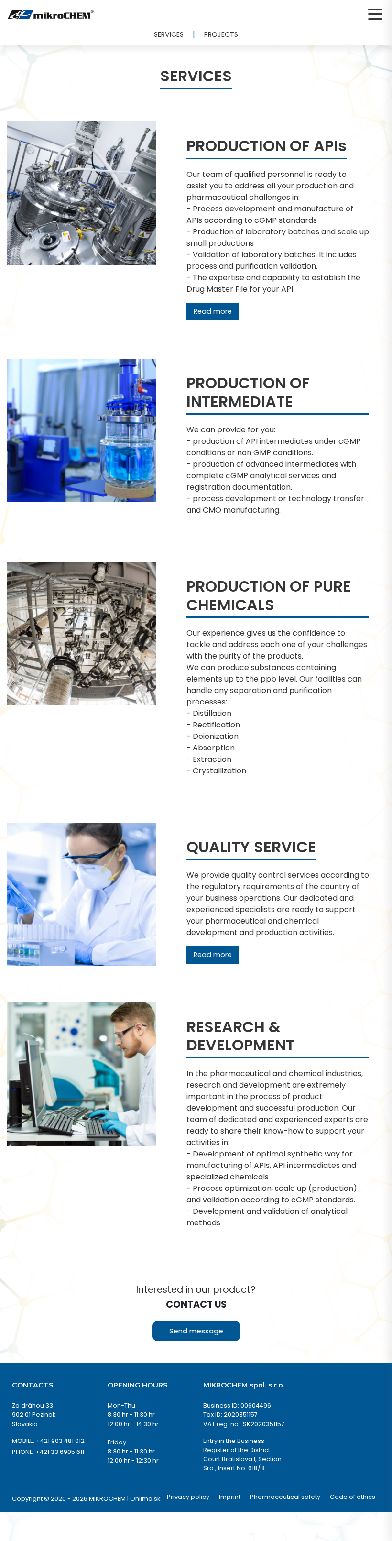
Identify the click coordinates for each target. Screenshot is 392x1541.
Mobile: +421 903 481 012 (48, 1441)
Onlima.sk (145, 1499)
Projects (221, 34)
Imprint (229, 1497)
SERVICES (169, 34)
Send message (196, 1331)
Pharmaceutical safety (285, 1497)
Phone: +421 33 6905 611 (48, 1452)
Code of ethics (352, 1497)
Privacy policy (188, 1497)
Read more (213, 311)
